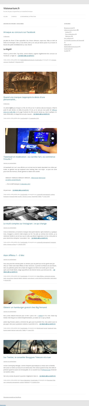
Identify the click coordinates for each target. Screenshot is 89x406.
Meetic (20, 278)
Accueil (5, 16)
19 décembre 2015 (25, 184)
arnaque (53, 60)
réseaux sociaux (26, 196)
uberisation (53, 278)
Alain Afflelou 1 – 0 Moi (13, 255)
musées (20, 196)
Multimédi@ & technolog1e (28, 60)
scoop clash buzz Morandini (42, 278)
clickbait (40, 315)
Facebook (11, 62)
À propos (14, 16)
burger (45, 328)
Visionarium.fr (11, 8)
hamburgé (50, 328)
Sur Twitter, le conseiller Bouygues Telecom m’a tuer (27, 357)
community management (43, 194)
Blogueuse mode (68, 28)
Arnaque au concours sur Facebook (19, 32)
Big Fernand (40, 328)
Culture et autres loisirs (70, 30)
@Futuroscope (46, 370)
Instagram (6, 196)
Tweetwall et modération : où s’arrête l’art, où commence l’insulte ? (29, 157)
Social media (38, 60)
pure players (31, 278)
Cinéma (67, 32)
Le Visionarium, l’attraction (28, 16)
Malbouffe (67, 44)
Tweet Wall (34, 196)
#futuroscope (35, 178)
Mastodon (3, 405)
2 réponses (6, 36)
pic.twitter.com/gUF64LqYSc (13, 180)
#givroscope (42, 178)
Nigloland (26, 382)
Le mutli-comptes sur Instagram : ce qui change (24, 223)
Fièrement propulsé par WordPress (12, 397)
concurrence (10, 278)
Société (66, 51)
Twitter (40, 196)
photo (5, 244)
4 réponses (6, 104)
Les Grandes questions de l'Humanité (74, 40)
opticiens (25, 278)
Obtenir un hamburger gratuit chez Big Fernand (25, 307)
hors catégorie (68, 38)
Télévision (68, 36)
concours (5, 62)
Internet (16, 278)
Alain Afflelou (40, 276)
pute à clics (19, 330)
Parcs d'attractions (25, 380)
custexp (52, 194)
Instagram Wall (13, 196)
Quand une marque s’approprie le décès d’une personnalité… (24, 98)
